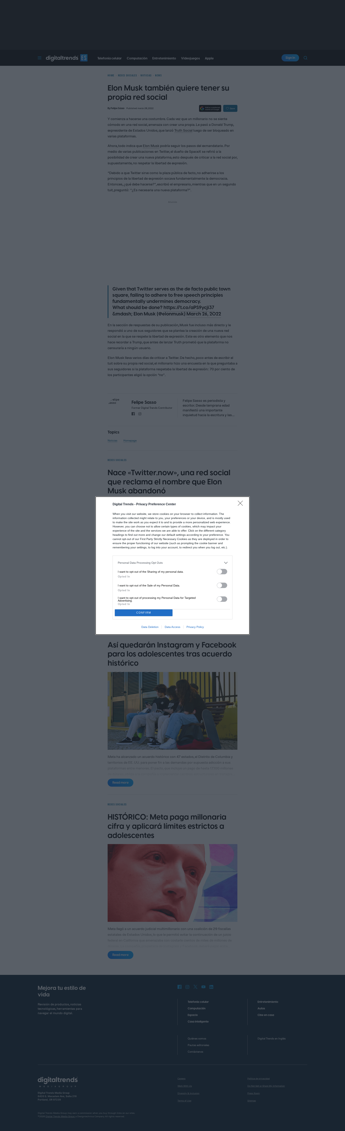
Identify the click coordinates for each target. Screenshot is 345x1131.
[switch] (222, 571)
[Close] (241, 504)
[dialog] (172, 565)
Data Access (172, 627)
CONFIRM (143, 612)
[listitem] (172, 563)
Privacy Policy (195, 627)
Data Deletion (150, 627)
